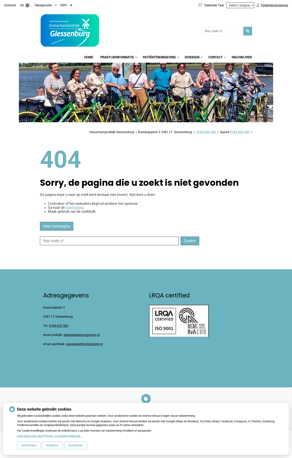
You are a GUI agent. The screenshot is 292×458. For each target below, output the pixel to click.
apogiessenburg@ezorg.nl (84, 344)
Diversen (192, 57)
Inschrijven (242, 57)
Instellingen (28, 445)
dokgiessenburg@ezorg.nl (82, 335)
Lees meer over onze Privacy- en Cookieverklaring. (49, 436)
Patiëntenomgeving (159, 57)
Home (88, 57)
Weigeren (52, 445)
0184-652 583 (58, 326)
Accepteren (75, 445)
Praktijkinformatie (117, 57)
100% (63, 5)
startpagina (75, 208)
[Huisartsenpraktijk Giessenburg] (70, 30)
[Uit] (28, 5)
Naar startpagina (56, 226)
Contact (215, 57)
